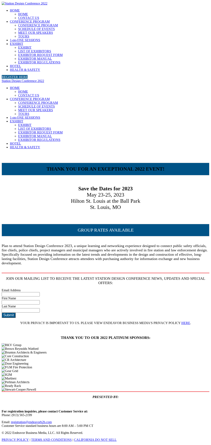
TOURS (23, 36)
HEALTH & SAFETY (25, 69)
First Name (9, 298)
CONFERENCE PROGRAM (30, 21)
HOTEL (15, 66)
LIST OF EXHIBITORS (34, 51)
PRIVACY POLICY (15, 439)
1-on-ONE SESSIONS (25, 40)
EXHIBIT (16, 44)
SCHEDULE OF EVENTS (36, 29)
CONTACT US (28, 18)
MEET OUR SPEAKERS (35, 32)
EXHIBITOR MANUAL (35, 58)
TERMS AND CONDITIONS (51, 439)
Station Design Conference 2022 (23, 81)
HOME (15, 10)
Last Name (9, 306)
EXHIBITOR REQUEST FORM (40, 55)
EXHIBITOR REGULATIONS (39, 62)
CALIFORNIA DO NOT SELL (95, 439)
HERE (185, 323)
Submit (8, 315)
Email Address (11, 290)
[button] (15, 77)
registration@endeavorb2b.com (31, 422)
